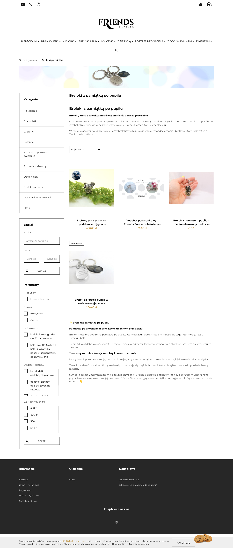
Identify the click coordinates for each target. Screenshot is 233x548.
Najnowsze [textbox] (77, 149)
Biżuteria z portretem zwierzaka (36, 154)
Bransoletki (50, 41)
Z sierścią (125, 41)
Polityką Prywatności (74, 541)
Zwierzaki (203, 41)
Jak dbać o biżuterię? (129, 479)
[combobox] (86, 149)
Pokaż (42, 441)
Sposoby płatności (28, 501)
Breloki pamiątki (33, 187)
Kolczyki (107, 41)
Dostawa (23, 479)
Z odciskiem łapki (180, 41)
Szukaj (42, 271)
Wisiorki (69, 41)
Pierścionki (29, 41)
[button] (209, 4)
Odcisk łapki (31, 176)
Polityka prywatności (29, 495)
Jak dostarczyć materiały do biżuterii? (138, 485)
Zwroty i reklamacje (29, 485)
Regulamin (25, 490)
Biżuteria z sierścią (35, 166)
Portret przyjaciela (149, 41)
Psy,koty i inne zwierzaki (38, 197)
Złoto (27, 207)
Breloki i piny (88, 41)
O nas (72, 479)
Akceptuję (183, 542)
